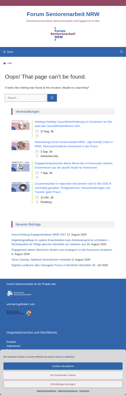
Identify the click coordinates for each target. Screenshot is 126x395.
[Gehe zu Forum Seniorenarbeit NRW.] (4, 63)
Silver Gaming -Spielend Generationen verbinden (41, 259)
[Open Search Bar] (121, 52)
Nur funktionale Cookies (63, 375)
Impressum (84, 391)
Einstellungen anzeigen (63, 384)
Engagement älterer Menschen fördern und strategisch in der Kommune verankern (62, 249)
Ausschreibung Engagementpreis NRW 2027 (38, 234)
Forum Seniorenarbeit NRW (63, 14)
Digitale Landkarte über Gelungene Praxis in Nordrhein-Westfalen (51, 265)
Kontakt (11, 341)
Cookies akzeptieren (63, 366)
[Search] (52, 98)
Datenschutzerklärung (46, 391)
